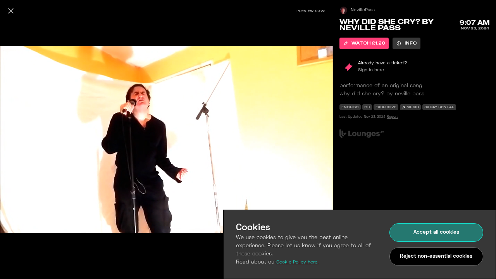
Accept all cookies (436, 232)
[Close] (11, 11)
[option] (364, 43)
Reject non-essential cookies (436, 256)
